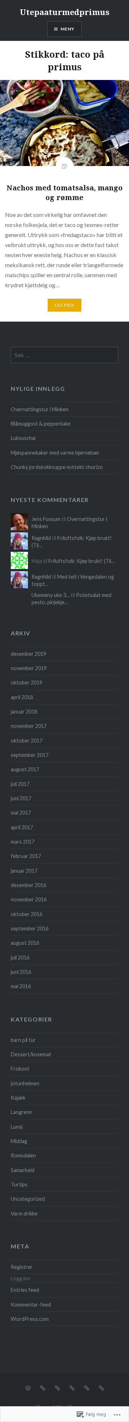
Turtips (19, 1184)
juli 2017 (20, 784)
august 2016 (25, 943)
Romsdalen (23, 1155)
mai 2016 (21, 986)
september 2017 (29, 755)
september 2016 (29, 928)
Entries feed (25, 1290)
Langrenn (21, 1112)
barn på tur (23, 1040)
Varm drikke (24, 1213)
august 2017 (25, 769)
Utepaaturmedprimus (64, 11)
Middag (19, 1141)
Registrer (22, 1267)
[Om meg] (101, 1387)
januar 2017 (24, 871)
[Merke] (64, 355)
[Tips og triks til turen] (42, 1387)
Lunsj (17, 1127)
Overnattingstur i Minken (39, 409)
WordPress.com (30, 1319)
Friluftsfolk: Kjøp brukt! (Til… (81, 561)
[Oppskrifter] (28, 1387)
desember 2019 (28, 654)
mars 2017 (22, 842)
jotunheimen (25, 1083)
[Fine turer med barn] (86, 1387)
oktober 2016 (26, 914)
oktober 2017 (26, 741)
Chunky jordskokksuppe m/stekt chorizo (57, 467)
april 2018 (22, 697)
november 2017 (29, 726)
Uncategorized (28, 1199)
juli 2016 (20, 957)
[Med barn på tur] (72, 1387)
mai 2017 (21, 813)
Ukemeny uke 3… (51, 595)
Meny (68, 29)
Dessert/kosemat (31, 1054)
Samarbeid (22, 1170)
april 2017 (22, 827)
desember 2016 (28, 885)
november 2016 (29, 899)
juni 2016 (21, 972)
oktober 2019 (26, 682)
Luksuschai (23, 438)
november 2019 (29, 668)
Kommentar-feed (31, 1305)
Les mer (64, 305)
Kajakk (18, 1098)
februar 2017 (26, 856)
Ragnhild (41, 538)
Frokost (20, 1069)
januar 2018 (24, 711)
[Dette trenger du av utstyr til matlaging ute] (57, 1387)
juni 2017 (21, 798)
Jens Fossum (46, 519)
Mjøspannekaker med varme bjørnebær (55, 453)
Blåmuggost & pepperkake (41, 424)
